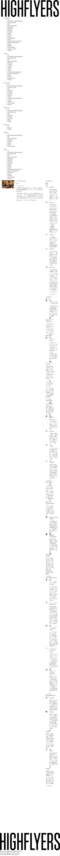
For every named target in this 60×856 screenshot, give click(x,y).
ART (8, 24)
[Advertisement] (52, 809)
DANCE (9, 33)
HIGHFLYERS (49, 400)
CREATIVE (10, 29)
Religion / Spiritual (11, 49)
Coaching (6, 124)
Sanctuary (6, 107)
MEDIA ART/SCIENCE (12, 42)
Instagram (17, 853)
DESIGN (9, 35)
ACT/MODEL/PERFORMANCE (15, 21)
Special (6, 132)
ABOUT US (3, 851)
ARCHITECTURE (11, 22)
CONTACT (9, 851)
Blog (5, 149)
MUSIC (9, 44)
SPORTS (9, 50)
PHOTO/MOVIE (11, 47)
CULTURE (9, 32)
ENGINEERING (11, 38)
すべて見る (48, 297)
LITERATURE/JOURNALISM (14, 41)
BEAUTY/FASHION (12, 25)
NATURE (9, 46)
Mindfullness (10, 172)
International (7, 83)
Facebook (11, 853)
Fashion (9, 39)
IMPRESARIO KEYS (51, 695)
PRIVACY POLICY (17, 851)
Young (5, 53)
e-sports (9, 36)
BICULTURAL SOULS (51, 577)
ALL (8, 19)
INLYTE (48, 298)
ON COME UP (49, 482)
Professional (7, 18)
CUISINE (9, 30)
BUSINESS (10, 27)
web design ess (15, 854)
